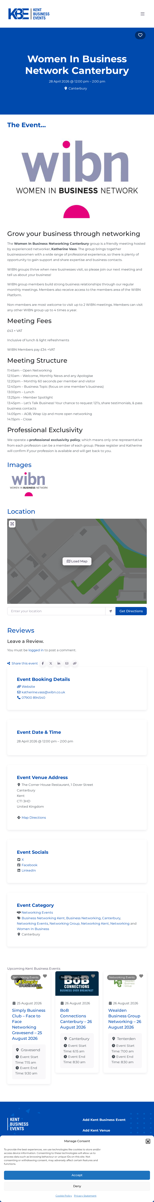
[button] (148, 1141)
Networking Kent (95, 923)
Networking (120, 923)
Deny (77, 1186)
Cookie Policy (64, 1195)
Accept (77, 1175)
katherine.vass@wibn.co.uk (43, 692)
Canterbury (111, 918)
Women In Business (33, 929)
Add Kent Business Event (104, 1120)
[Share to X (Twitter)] (51, 663)
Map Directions (34, 817)
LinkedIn (29, 870)
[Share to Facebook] (43, 663)
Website (28, 687)
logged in (36, 650)
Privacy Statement (85, 1195)
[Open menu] (143, 14)
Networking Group (65, 923)
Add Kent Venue (96, 1130)
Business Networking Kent (43, 918)
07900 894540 (33, 698)
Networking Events (37, 912)
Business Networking (83, 918)
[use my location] (110, 611)
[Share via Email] (67, 663)
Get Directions (131, 611)
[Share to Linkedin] (59, 663)
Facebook (29, 865)
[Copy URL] (75, 663)
